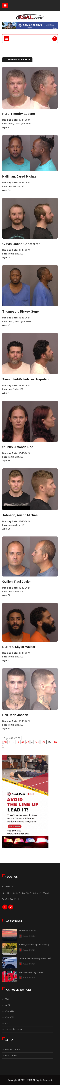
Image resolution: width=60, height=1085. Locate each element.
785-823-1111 (12, 898)
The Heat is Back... (28, 930)
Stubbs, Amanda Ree (17, 447)
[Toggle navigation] (5, 5)
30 (27, 741)
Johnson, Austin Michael (20, 515)
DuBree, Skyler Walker (18, 646)
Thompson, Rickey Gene (20, 311)
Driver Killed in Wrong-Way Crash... (36, 958)
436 (43, 741)
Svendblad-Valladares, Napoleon (26, 379)
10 (17, 741)
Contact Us (7, 886)
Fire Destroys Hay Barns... (32, 972)
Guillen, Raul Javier (16, 581)
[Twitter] (10, 908)
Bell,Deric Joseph (15, 715)
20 (22, 741)
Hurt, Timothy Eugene (18, 113)
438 (55, 741)
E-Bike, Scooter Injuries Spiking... (35, 944)
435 (37, 741)
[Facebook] (4, 908)
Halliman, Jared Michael (19, 176)
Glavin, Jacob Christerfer (21, 244)
